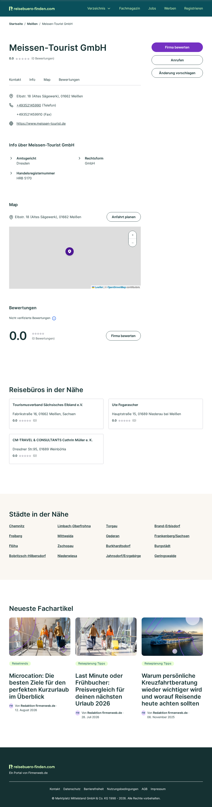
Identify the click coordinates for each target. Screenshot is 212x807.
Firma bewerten (123, 336)
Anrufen (177, 60)
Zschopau (65, 546)
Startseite (16, 23)
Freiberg (15, 536)
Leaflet (98, 287)
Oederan (112, 536)
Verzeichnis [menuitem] (96, 8)
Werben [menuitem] (170, 8)
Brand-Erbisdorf (167, 526)
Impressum (158, 789)
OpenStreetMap (116, 287)
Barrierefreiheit (94, 789)
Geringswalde (165, 556)
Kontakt (55, 789)
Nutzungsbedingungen (122, 789)
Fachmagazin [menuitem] (129, 8)
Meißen (32, 23)
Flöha (13, 546)
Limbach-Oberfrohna (74, 526)
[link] (56, 414)
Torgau (111, 526)
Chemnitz (16, 526)
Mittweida (65, 536)
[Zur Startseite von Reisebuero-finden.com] (32, 8)
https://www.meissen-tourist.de (41, 123)
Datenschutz (72, 789)
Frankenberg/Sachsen (171, 536)
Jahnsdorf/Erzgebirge (123, 556)
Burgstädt (162, 546)
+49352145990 (29, 105)
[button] (69, 252)
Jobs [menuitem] (152, 8)
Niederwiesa (67, 556)
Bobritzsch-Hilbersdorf (27, 556)
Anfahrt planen (124, 217)
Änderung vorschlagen (177, 73)
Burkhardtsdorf (118, 546)
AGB (144, 789)
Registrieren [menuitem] (193, 8)
